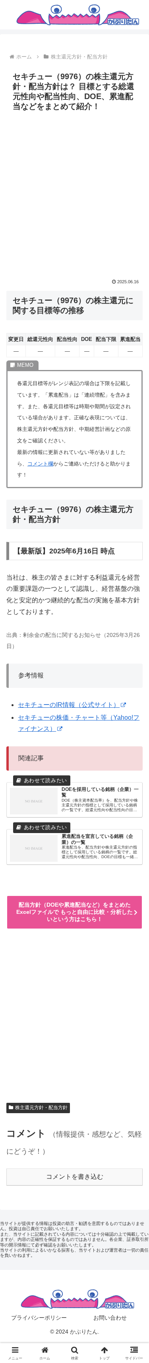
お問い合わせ (110, 1317)
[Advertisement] (74, 193)
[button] (133, 1096)
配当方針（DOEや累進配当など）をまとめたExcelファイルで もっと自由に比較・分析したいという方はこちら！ (74, 912)
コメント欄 (40, 464)
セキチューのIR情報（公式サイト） (69, 704)
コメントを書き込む (74, 1176)
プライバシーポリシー (39, 1317)
